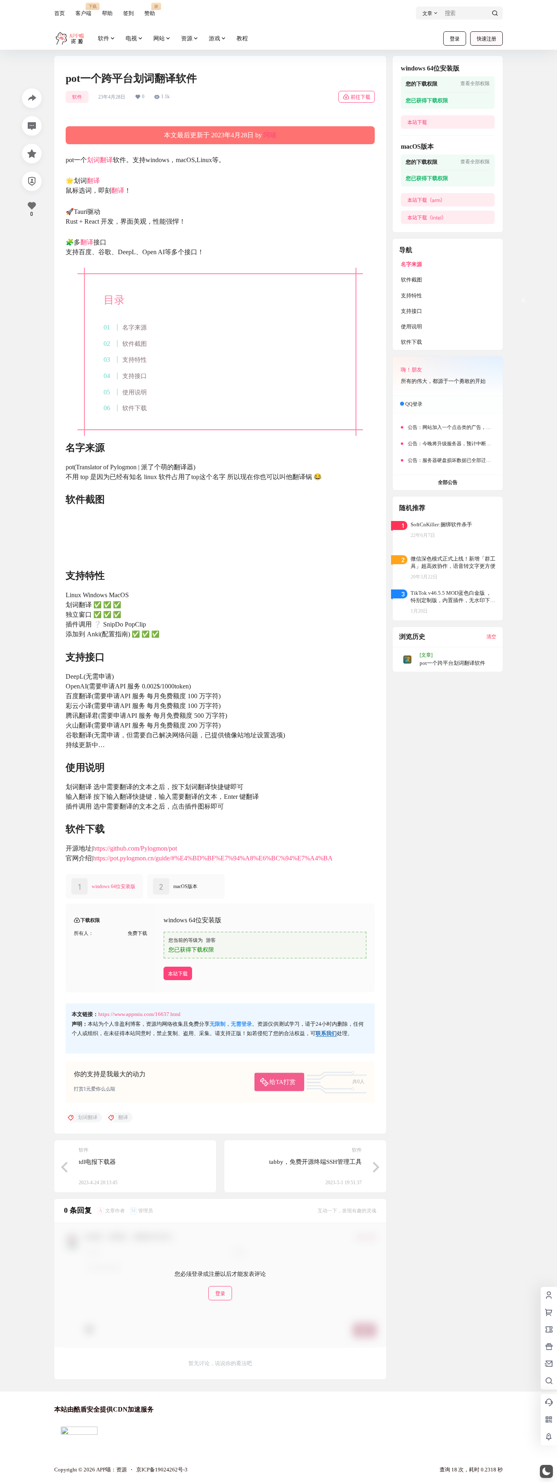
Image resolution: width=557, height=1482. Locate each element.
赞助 (149, 10)
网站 (159, 38)
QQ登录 (413, 404)
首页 (59, 13)
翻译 (93, 180)
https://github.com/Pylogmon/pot (135, 848)
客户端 (83, 10)
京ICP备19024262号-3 (162, 1470)
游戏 (214, 38)
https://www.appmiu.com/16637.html (139, 1014)
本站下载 (178, 974)
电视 (131, 38)
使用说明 (134, 392)
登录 (455, 39)
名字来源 (134, 327)
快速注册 (486, 39)
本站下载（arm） (426, 200)
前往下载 (360, 97)
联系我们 (326, 1033)
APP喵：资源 (111, 1470)
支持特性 (134, 359)
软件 (103, 38)
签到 (128, 13)
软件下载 (134, 408)
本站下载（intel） (426, 218)
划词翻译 (100, 159)
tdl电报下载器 (97, 1162)
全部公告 (448, 482)
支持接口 (134, 375)
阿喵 (269, 135)
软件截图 (134, 343)
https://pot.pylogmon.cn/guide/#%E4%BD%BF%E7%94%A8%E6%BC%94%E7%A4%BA (213, 858)
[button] (546, 1471)
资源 (186, 38)
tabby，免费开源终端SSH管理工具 (315, 1162)
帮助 (107, 13)
